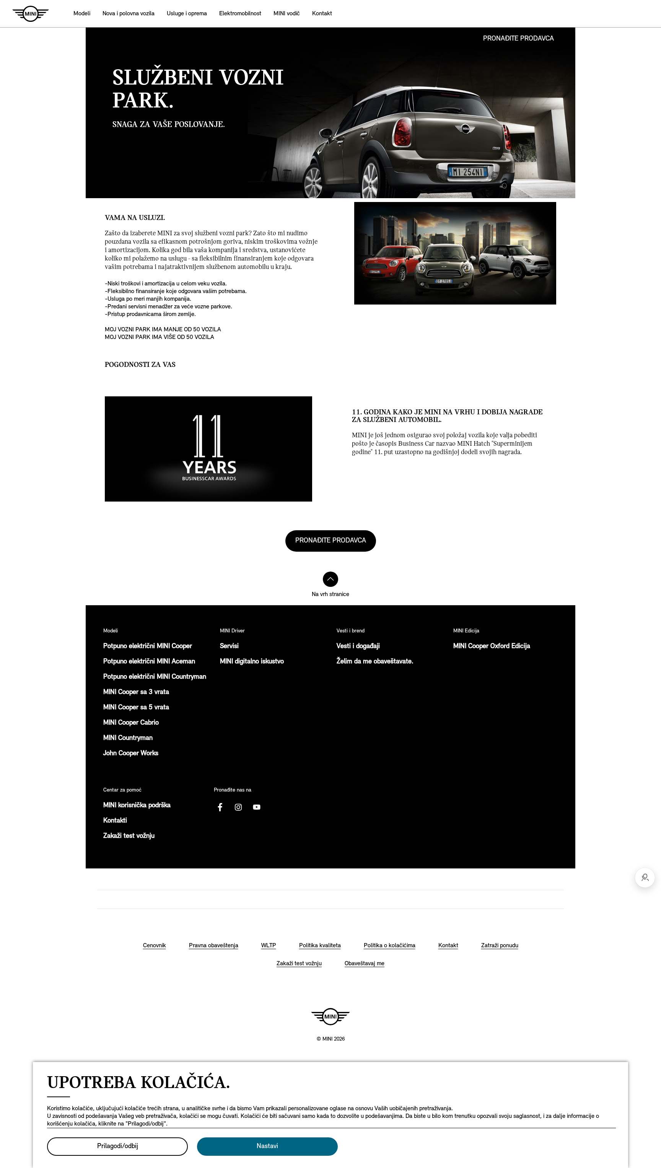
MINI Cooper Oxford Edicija (491, 646)
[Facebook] (220, 807)
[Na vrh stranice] (330, 579)
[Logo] (330, 1016)
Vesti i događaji (358, 646)
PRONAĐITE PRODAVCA (518, 39)
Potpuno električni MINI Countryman (154, 677)
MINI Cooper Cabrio (131, 723)
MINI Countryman (128, 738)
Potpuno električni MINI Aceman (149, 661)
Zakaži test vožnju (129, 836)
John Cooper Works (130, 753)
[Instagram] (238, 807)
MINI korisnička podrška (137, 805)
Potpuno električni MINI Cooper (147, 646)
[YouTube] (257, 807)
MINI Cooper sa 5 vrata (136, 707)
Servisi (229, 646)
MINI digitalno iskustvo (252, 661)
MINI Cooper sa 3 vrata (136, 692)
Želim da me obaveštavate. (375, 661)
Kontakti (115, 821)
